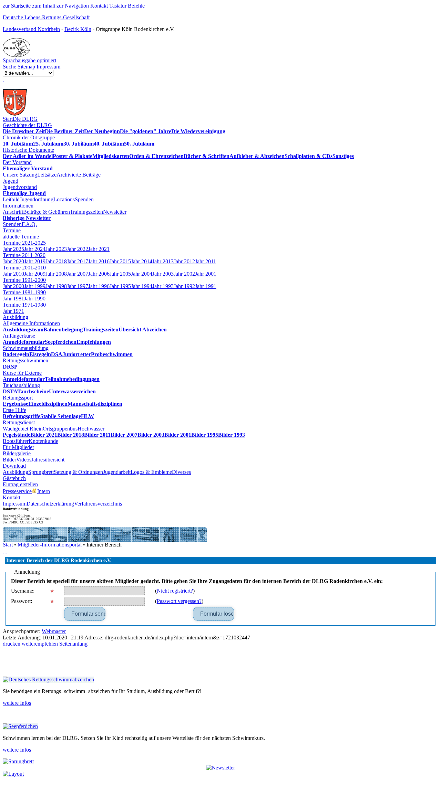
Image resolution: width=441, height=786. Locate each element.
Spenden (84, 199)
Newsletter (114, 212)
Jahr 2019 (34, 261)
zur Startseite (17, 6)
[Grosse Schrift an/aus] (6, 551)
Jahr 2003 (163, 274)
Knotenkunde (43, 441)
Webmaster (54, 631)
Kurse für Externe (22, 373)
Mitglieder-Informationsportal (50, 545)
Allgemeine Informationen (31, 323)
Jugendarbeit (117, 472)
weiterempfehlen (40, 644)
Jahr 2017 (77, 261)
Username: (22, 591)
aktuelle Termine (21, 237)
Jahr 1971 (13, 311)
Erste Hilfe (14, 410)
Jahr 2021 (99, 249)
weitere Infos (17, 703)
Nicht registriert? (175, 591)
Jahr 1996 (99, 286)
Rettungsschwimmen (25, 360)
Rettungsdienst (19, 422)
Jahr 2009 (34, 274)
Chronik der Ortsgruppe (29, 137)
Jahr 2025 (13, 249)
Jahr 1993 (163, 286)
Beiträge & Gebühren (46, 212)
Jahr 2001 (205, 274)
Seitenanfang (73, 644)
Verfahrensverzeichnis (98, 504)
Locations (64, 199)
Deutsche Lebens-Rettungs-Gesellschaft (46, 17)
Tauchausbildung (21, 385)
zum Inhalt (43, 6)
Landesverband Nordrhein (31, 29)
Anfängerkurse (19, 336)
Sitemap (26, 67)
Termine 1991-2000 (24, 280)
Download (14, 466)
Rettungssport (18, 398)
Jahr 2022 (77, 249)
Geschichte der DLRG (27, 125)
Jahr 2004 (141, 274)
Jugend (10, 181)
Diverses (181, 472)
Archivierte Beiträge (79, 175)
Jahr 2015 (120, 261)
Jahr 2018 (56, 261)
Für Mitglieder (18, 447)
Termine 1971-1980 (24, 305)
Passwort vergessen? (179, 601)
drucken (11, 644)
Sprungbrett (41, 472)
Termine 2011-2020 (24, 255)
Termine (12, 230)
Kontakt (99, 6)
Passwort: (21, 601)
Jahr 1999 (34, 286)
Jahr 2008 (56, 274)
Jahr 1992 (184, 286)
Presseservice (17, 491)
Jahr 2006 (99, 274)
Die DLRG (25, 119)
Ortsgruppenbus (60, 429)
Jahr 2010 (13, 274)
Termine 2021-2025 (24, 243)
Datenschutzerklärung (50, 504)
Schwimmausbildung (26, 348)
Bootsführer (16, 441)
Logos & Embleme (151, 472)
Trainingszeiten (86, 212)
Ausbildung (15, 317)
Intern (43, 491)
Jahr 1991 (205, 286)
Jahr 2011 (205, 261)
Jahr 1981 (13, 298)
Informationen (18, 206)
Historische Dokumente (28, 150)
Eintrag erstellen (20, 484)
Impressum (48, 67)
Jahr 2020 (13, 261)
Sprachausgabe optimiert (29, 60)
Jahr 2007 (77, 274)
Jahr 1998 (56, 286)
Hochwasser (91, 429)
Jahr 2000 (13, 286)
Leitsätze (47, 175)
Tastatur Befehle (127, 6)
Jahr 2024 (34, 249)
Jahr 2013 (163, 261)
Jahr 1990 (34, 298)
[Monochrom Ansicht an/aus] (3, 551)
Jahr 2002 (184, 274)
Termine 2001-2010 (24, 267)
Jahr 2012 (184, 261)
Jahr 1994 (141, 286)
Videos (23, 460)
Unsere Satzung (20, 175)
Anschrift (13, 212)
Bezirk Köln (77, 29)
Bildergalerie (17, 453)
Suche (9, 67)
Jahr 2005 (120, 274)
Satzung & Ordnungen (78, 472)
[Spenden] (3, 79)
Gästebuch (14, 478)
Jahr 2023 (56, 249)
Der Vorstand (17, 162)
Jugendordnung (36, 199)
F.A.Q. (29, 224)
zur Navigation (73, 6)
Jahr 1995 (120, 286)
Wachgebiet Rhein (23, 429)
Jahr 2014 (141, 261)
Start (8, 119)
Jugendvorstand (20, 187)
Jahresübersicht (47, 460)
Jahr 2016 (99, 261)
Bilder (9, 460)
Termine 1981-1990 (24, 292)
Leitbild (11, 199)
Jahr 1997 (77, 286)
